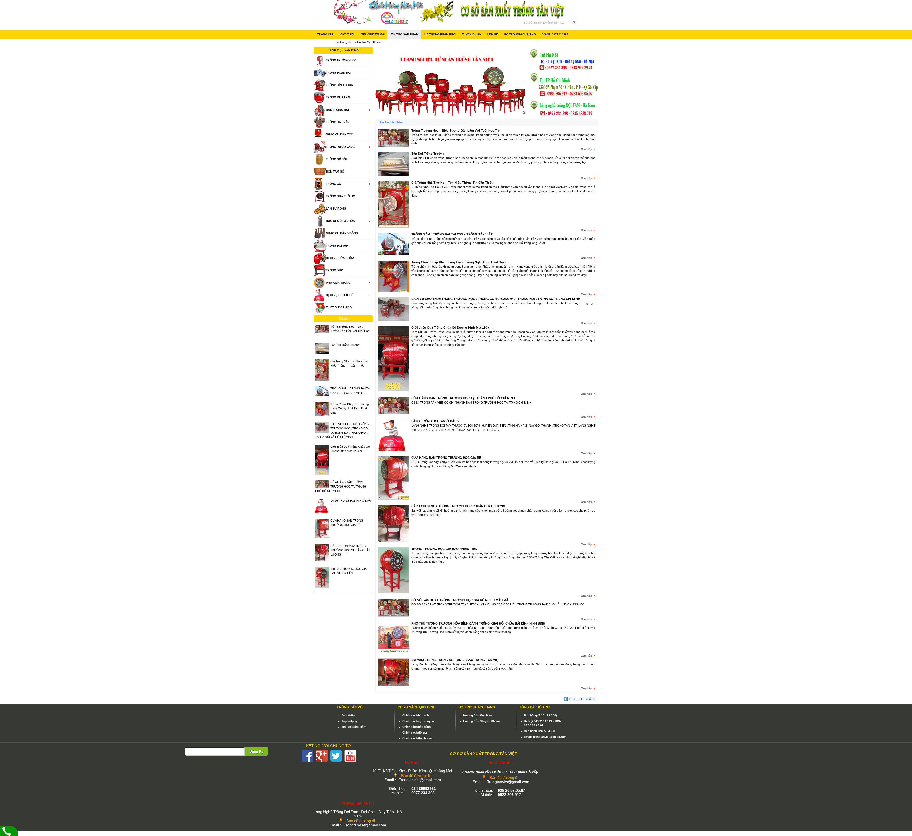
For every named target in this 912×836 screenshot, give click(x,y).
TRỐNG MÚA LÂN (338, 97)
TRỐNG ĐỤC (334, 270)
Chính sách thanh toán (417, 738)
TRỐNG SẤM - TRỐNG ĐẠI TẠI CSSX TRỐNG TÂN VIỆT (452, 234)
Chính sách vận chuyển (418, 721)
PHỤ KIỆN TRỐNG (338, 282)
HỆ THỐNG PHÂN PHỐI (440, 34)
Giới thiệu (348, 715)
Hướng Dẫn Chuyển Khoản (481, 721)
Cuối (589, 699)
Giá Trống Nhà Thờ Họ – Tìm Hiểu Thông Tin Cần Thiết (451, 182)
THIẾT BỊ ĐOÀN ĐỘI (339, 307)
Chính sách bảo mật (415, 715)
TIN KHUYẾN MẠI (373, 34)
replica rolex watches (415, 832)
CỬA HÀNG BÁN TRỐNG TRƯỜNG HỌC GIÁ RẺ (446, 458)
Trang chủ (346, 42)
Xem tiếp (586, 149)
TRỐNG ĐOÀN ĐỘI (338, 72)
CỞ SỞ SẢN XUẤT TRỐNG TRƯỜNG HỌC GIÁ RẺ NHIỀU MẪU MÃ (459, 600)
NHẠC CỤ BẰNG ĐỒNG (342, 233)
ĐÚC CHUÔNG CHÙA (340, 221)
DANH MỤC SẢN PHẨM (344, 50)
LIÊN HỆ (492, 34)
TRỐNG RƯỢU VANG (340, 147)
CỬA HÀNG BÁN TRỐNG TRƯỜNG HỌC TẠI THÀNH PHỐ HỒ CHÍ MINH (340, 486)
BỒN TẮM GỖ (335, 171)
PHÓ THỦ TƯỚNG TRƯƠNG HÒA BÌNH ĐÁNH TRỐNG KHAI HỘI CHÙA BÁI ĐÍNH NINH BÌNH (478, 623)
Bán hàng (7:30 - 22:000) (540, 715)
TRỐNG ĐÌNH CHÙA (339, 85)
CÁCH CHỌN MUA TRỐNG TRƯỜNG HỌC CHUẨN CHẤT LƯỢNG (350, 550)
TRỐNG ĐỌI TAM (337, 245)
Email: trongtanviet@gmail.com (545, 737)
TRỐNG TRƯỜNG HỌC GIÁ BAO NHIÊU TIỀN (444, 549)
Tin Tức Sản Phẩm (354, 727)
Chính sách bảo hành (416, 727)
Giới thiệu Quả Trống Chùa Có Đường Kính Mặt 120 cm (452, 327)
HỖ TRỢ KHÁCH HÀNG (520, 34)
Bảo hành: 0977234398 (539, 731)
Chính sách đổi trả (414, 732)
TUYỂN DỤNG (471, 34)
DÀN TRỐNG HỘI (337, 109)
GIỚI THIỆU (348, 34)
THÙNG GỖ (333, 184)
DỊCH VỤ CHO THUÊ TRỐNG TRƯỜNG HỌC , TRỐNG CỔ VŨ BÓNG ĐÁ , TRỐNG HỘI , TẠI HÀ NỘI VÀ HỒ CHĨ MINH (495, 299)
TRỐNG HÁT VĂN (338, 122)
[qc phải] (563, 115)
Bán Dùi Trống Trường (345, 345)
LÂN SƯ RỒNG (336, 208)
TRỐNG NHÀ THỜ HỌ (340, 196)
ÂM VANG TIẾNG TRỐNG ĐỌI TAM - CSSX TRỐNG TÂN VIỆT (455, 660)
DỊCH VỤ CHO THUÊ (339, 295)
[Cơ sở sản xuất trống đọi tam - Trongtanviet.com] (393, 22)
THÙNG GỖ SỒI (336, 159)
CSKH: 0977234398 (555, 34)
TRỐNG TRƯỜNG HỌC (341, 60)
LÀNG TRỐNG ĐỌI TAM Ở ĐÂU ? (435, 421)
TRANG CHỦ (325, 34)
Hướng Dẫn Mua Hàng (478, 715)
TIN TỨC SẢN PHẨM (404, 34)
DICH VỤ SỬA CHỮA (340, 258)
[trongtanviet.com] (451, 81)
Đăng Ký (256, 751)
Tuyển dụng (349, 721)
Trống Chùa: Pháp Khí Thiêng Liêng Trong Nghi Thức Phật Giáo (349, 408)
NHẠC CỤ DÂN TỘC (339, 134)
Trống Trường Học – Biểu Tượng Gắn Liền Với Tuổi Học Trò (342, 331)
